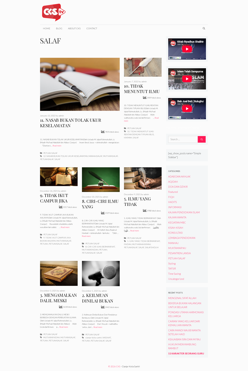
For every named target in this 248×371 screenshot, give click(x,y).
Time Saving (174, 273)
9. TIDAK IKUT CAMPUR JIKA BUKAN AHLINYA (56, 200)
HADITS (172, 202)
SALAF (57, 159)
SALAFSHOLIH (151, 247)
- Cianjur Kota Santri (130, 366)
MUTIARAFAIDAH (90, 249)
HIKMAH (128, 137)
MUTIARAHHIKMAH (141, 244)
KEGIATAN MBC (177, 222)
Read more (57, 146)
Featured (173, 191)
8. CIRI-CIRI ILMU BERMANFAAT (100, 246)
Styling (172, 263)
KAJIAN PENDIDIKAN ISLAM (184, 212)
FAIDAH (127, 244)
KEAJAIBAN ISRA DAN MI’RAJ (184, 339)
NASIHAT (107, 337)
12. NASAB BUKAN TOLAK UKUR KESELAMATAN (65, 156)
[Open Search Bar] (204, 28)
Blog (59, 28)
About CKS (74, 28)
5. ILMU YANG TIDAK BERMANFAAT (143, 241)
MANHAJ (173, 243)
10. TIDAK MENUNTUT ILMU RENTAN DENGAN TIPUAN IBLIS (142, 94)
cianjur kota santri (93, 337)
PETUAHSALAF (47, 159)
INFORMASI (175, 207)
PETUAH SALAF (50, 153)
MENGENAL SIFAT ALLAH (182, 298)
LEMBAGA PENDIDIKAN (181, 237)
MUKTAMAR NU (177, 248)
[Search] (202, 139)
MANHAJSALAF (95, 156)
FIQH (171, 197)
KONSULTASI (175, 232)
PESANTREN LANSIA (179, 253)
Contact (91, 28)
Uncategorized (176, 278)
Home (46, 28)
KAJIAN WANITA (177, 217)
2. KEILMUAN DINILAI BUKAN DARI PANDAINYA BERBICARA (99, 303)
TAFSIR (172, 268)
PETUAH (44, 244)
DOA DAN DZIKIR (178, 186)
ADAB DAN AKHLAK (179, 176)
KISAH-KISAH (175, 227)
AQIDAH (173, 181)
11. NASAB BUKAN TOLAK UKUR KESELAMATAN (70, 122)
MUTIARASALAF (110, 156)
